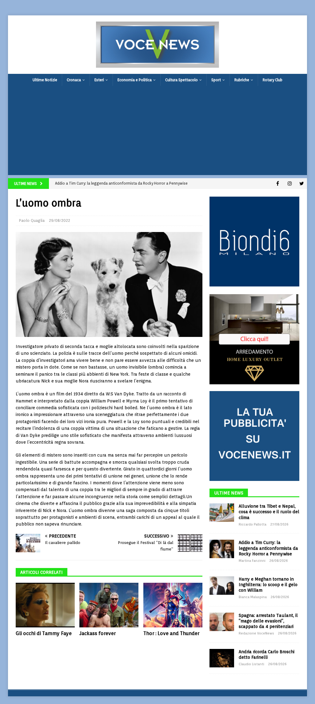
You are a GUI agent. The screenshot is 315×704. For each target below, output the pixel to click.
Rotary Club (272, 80)
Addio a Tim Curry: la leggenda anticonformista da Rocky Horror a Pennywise (268, 548)
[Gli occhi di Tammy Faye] (45, 605)
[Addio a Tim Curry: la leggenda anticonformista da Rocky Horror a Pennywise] (221, 549)
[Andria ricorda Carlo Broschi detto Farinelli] (221, 658)
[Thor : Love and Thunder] (172, 605)
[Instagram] (289, 183)
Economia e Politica (135, 80)
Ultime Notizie (45, 80)
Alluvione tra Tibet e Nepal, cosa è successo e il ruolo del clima (269, 512)
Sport (216, 80)
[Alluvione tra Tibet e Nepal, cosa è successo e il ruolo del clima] (221, 512)
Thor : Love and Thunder (171, 633)
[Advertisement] (157, 132)
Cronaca (74, 80)
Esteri (99, 80)
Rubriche (241, 80)
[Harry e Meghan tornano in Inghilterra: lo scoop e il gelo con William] (221, 585)
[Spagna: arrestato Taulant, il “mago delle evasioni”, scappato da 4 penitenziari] (221, 622)
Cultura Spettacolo (181, 80)
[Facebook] (277, 183)
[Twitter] (301, 183)
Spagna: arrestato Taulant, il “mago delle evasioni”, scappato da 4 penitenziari (268, 621)
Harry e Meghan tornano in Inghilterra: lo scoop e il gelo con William (268, 585)
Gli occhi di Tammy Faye (44, 633)
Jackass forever (97, 633)
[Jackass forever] (108, 605)
